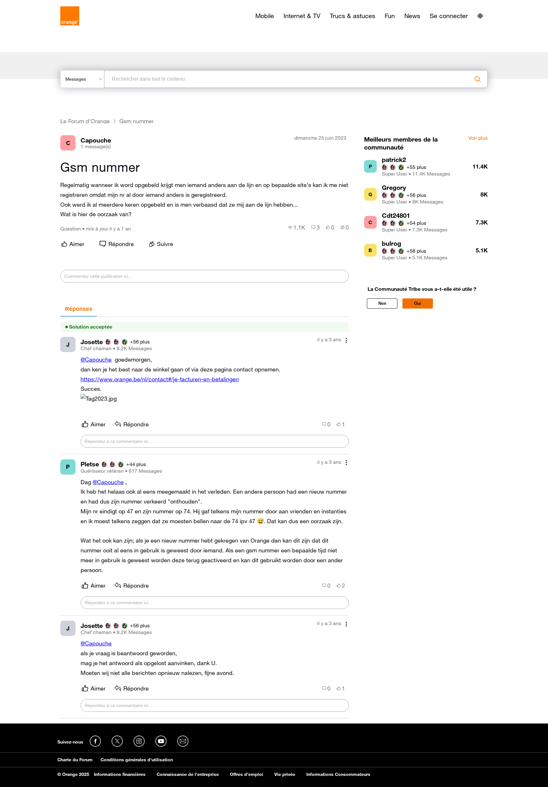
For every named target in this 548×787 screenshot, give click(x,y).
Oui (417, 303)
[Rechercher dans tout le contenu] (478, 79)
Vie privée (284, 774)
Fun (390, 16)
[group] (296, 227)
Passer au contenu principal (33, 5)
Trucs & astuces (352, 16)
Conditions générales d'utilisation (137, 760)
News (412, 16)
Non (382, 303)
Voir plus (478, 138)
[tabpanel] (204, 517)
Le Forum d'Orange (85, 121)
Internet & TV (302, 16)
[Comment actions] (346, 340)
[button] (99, 399)
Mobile (264, 16)
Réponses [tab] (78, 309)
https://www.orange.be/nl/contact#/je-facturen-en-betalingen (160, 379)
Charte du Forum (75, 760)
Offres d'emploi (246, 774)
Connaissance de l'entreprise (188, 774)
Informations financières (120, 774)
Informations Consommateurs (338, 774)
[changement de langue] (480, 15)
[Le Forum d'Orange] (69, 16)
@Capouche (96, 359)
